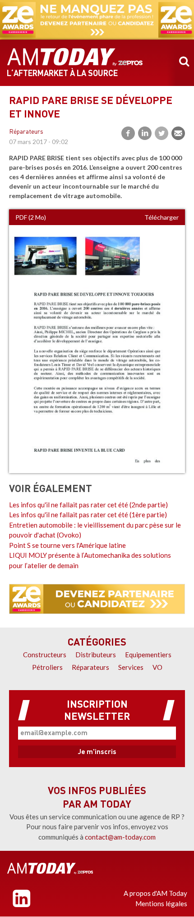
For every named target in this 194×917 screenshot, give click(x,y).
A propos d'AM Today (155, 893)
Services (130, 667)
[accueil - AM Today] (75, 57)
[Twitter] (161, 133)
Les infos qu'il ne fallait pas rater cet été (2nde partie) (88, 505)
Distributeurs (95, 654)
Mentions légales (161, 903)
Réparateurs (26, 132)
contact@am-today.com (120, 837)
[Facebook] (128, 133)
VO (157, 667)
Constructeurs (44, 654)
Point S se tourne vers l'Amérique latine (67, 545)
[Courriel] (178, 133)
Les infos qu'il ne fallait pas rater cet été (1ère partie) (88, 514)
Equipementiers (148, 654)
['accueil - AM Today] (50, 868)
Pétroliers (47, 667)
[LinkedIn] (145, 133)
